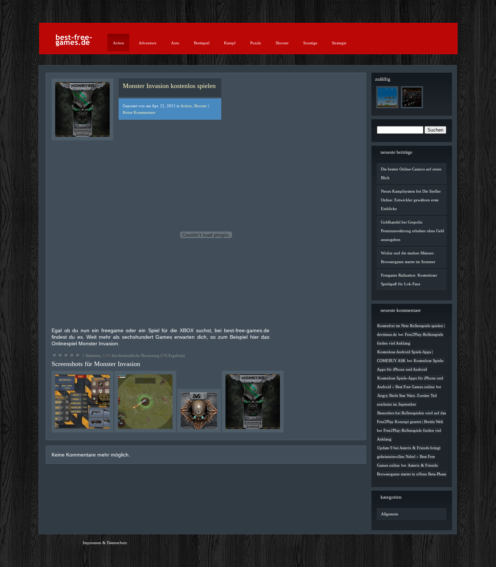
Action (118, 43)
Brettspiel (202, 43)
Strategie (339, 43)
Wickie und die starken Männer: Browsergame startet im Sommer (408, 257)
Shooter (282, 43)
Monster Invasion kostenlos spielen (169, 85)
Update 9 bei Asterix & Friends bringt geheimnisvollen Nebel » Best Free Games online (408, 456)
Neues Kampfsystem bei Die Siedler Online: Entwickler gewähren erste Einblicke (411, 200)
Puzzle (255, 43)
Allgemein (389, 514)
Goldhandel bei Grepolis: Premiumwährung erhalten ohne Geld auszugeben (412, 231)
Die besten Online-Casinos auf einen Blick (411, 173)
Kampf (230, 43)
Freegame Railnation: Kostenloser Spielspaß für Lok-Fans (409, 279)
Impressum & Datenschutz (105, 542)
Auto (175, 43)
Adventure (147, 43)
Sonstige (310, 43)
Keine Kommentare (139, 112)
